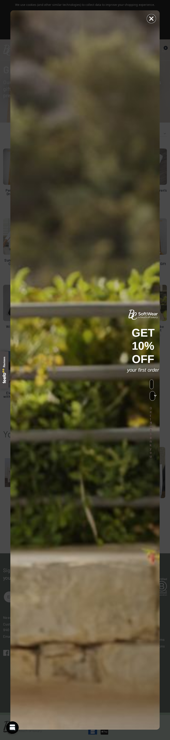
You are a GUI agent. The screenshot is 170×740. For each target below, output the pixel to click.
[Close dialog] (151, 19)
